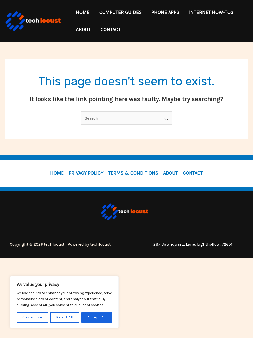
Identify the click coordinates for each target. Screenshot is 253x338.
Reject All (64, 317)
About (170, 173)
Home (57, 173)
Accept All (96, 317)
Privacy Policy (86, 173)
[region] (64, 302)
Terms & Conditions (133, 173)
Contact (193, 173)
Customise (32, 317)
